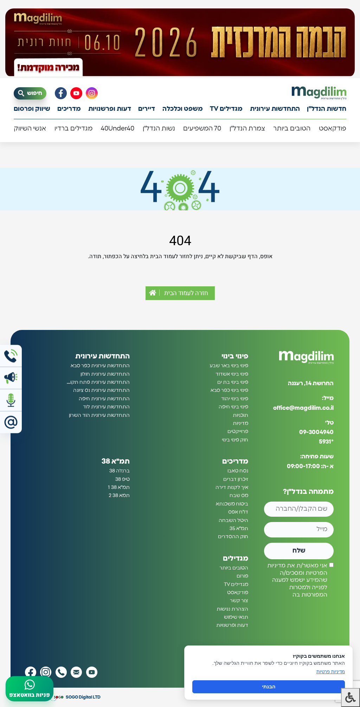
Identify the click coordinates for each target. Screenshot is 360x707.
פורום (242, 576)
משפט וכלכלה (182, 109)
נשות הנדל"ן (159, 129)
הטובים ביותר (291, 129)
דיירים (146, 109)
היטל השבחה (233, 520)
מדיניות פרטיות (330, 671)
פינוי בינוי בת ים (232, 382)
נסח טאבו (237, 471)
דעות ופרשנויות (109, 109)
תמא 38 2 (119, 495)
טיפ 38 (122, 479)
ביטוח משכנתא (232, 504)
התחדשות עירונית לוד (106, 407)
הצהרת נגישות (232, 609)
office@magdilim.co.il (303, 408)
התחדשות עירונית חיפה (104, 398)
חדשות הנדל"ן (326, 109)
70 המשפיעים (202, 129)
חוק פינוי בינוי (235, 440)
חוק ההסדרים (233, 536)
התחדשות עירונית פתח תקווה (98, 382)
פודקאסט (332, 129)
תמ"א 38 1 (119, 487)
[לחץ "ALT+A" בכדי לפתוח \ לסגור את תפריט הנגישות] (350, 697)
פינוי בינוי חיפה (233, 407)
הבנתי (268, 686)
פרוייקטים (237, 431)
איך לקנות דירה (232, 487)
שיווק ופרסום (32, 109)
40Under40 (117, 129)
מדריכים (69, 109)
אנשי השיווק (30, 129)
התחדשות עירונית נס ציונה (101, 390)
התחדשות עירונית (275, 109)
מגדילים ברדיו (73, 129)
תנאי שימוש (236, 617)
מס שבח (239, 495)
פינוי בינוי (234, 356)
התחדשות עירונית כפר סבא (100, 365)
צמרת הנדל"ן (247, 129)
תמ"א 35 (239, 528)
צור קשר (239, 600)
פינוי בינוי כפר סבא (229, 390)
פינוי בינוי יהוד (234, 398)
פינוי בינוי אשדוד (232, 374)
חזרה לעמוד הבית (185, 293)
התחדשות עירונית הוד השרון (99, 415)
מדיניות (240, 423)
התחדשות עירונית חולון (105, 374)
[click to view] (180, 43)
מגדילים (235, 558)
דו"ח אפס (238, 512)
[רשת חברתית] (92, 93)
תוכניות (240, 415)
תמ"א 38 (116, 461)
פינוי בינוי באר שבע (229, 365)
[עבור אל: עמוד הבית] (319, 93)
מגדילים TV (226, 109)
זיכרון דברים (235, 479)
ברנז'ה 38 (119, 471)
